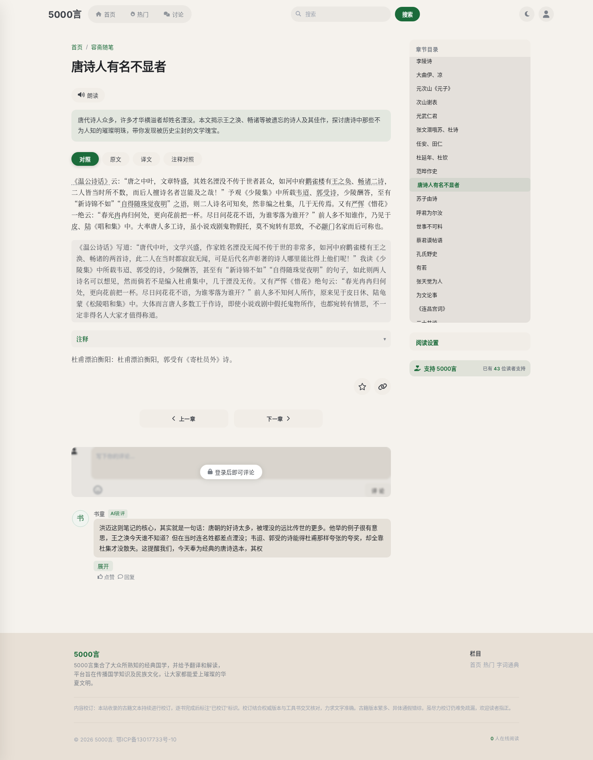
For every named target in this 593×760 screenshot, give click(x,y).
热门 (142, 14)
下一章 (275, 418)
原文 (115, 159)
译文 (146, 159)
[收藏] (362, 386)
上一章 (187, 418)
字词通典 (508, 665)
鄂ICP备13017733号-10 (146, 739)
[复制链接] (382, 386)
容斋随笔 (102, 47)
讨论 (178, 14)
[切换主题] (527, 14)
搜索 (407, 14)
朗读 (92, 95)
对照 (85, 159)
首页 (109, 14)
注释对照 (182, 159)
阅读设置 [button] (427, 342)
